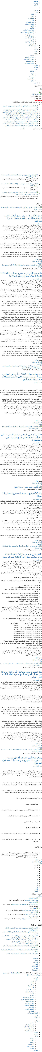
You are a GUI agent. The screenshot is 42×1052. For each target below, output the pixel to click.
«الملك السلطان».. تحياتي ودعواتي (20, 904)
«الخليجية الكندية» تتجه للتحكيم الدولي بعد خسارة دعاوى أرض (19, 112)
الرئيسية (35, 10)
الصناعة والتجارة (29, 57)
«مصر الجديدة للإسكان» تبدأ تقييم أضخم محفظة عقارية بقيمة (20, 123)
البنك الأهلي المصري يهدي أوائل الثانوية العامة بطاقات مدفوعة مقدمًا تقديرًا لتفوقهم (23, 218)
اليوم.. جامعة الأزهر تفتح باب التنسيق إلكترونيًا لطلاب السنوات (20, 118)
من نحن (36, 1)
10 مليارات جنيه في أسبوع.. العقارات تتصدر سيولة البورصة (20, 110)
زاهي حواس (34, 914)
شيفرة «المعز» (26, 910)
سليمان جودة (34, 918)
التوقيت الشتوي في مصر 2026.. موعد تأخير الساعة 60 (21, 116)
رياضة (32, 73)
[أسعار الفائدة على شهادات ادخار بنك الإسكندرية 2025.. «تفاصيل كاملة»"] (19, 929)
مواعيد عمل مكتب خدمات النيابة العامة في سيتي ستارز (22, 953)
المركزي (31, 44)
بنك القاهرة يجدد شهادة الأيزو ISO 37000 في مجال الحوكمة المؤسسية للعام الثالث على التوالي (21, 674)
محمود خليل (34, 910)
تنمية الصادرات (30, 22)
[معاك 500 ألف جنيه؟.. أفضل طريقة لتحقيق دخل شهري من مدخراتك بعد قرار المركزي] (21, 750)
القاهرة (32, 28)
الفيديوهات (35, 966)
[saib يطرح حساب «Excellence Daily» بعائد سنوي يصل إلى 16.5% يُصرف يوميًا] (21, 547)
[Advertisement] (21, 152)
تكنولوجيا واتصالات (33, 46)
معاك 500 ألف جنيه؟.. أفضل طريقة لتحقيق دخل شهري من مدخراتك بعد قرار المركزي (22, 760)
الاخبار (36, 960)
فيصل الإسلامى (29, 36)
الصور (36, 964)
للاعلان (36, 5)
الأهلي (32, 14)
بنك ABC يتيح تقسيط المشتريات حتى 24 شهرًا (22, 494)
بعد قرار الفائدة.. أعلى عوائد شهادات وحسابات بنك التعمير (21, 125)
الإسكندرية (31, 18)
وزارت (36, 53)
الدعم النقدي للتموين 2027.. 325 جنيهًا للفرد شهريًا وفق (21, 114)
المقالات (35, 962)
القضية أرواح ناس (25, 918)
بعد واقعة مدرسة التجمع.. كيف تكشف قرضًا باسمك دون (21, 119)
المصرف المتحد (29, 34)
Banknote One (15, 973)
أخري (36, 69)
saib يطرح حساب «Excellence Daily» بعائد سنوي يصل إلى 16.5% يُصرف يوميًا (22, 555)
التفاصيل (39, 263)
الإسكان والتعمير (29, 38)
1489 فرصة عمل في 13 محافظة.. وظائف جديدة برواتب (21, 121)
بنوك (36, 12)
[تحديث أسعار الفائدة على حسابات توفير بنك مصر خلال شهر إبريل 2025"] (19, 946)
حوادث (32, 75)
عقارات (36, 65)
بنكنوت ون (36, 224)
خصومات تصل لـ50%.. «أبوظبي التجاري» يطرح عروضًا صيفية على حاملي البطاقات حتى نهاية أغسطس (22, 376)
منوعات (32, 71)
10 (37, 887)
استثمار (32, 55)
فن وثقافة (31, 77)
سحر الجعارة (34, 900)
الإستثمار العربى (29, 42)
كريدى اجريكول (29, 24)
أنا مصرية (27, 900)
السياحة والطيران (29, 59)
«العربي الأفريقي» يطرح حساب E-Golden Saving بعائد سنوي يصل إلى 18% (21, 274)
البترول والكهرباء (29, 63)
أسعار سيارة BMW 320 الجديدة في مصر (26, 944)
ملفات (36, 51)
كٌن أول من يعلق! (37, 261)
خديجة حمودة (34, 904)
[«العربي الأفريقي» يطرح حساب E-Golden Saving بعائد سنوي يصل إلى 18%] (21, 266)
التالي (36, 889)
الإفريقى (31, 40)
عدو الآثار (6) (27, 914)
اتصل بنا (36, 3)
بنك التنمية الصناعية (28, 30)
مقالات (40, 896)
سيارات (36, 67)
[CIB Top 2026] (37, 94)
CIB (33, 20)
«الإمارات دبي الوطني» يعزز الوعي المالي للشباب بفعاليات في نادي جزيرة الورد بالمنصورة (21, 437)
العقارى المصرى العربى (27, 32)
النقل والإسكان (30, 61)
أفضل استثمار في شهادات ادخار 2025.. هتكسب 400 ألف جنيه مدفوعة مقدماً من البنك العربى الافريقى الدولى (20, 941)
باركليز (32, 26)
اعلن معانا (35, 970)
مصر (32, 16)
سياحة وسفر (30, 79)
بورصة (36, 47)
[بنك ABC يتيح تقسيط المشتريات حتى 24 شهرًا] (28, 487)
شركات (36, 49)
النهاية (36, 891)
